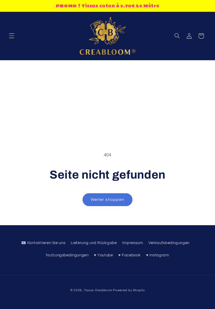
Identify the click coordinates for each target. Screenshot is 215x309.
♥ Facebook (129, 255)
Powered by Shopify (129, 290)
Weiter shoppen (107, 199)
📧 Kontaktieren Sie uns (43, 243)
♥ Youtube (103, 255)
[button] (12, 36)
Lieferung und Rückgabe (94, 243)
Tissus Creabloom (98, 290)
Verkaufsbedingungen (169, 243)
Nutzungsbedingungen (67, 255)
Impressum (132, 243)
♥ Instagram (157, 255)
